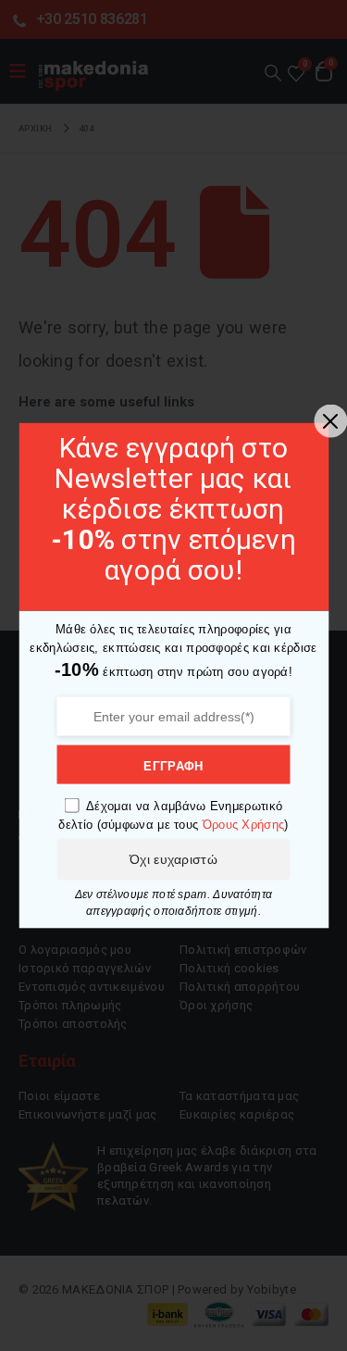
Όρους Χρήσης (244, 824)
